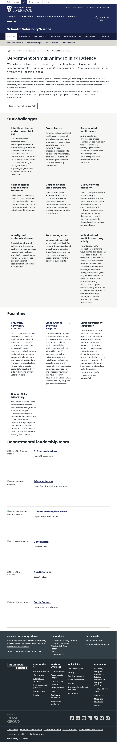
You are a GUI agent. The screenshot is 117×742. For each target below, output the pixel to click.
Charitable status (36, 734)
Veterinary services (72, 36)
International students (56, 702)
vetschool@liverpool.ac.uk (97, 644)
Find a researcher (76, 679)
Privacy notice (68, 42)
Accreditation (52, 42)
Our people (55, 36)
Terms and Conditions (17, 734)
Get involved (90, 36)
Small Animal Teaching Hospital (54, 325)
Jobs (74, 8)
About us (11, 36)
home (8, 51)
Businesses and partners (40, 686)
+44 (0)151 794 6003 (94, 640)
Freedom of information (31, 729)
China (31, 2)
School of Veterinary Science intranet (24, 651)
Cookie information (52, 729)
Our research (40, 36)
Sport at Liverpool (76, 676)
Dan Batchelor (42, 572)
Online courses (57, 687)
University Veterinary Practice (17, 325)
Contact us (99, 695)
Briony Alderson (43, 481)
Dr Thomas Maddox (45, 451)
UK (24, 2)
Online (46, 2)
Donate (81, 8)
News (68, 8)
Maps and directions (98, 700)
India (39, 2)
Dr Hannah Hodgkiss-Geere (50, 511)
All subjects (73, 693)
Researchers (39, 691)
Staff (99, 8)
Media (36, 695)
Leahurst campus (15, 42)
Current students (41, 671)
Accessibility (12, 729)
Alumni (92, 8)
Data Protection (69, 729)
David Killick (41, 541)
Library (71, 672)
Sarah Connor (42, 602)
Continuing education (55, 696)
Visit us (97, 705)
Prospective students (38, 680)
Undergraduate (58, 671)
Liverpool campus (34, 42)
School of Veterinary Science (29, 29)
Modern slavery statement (91, 729)
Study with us (25, 36)
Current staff (39, 675)
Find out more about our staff (22, 106)
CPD (53, 691)
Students (106, 8)
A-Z (86, 8)
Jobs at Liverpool (75, 668)
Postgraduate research (57, 682)
